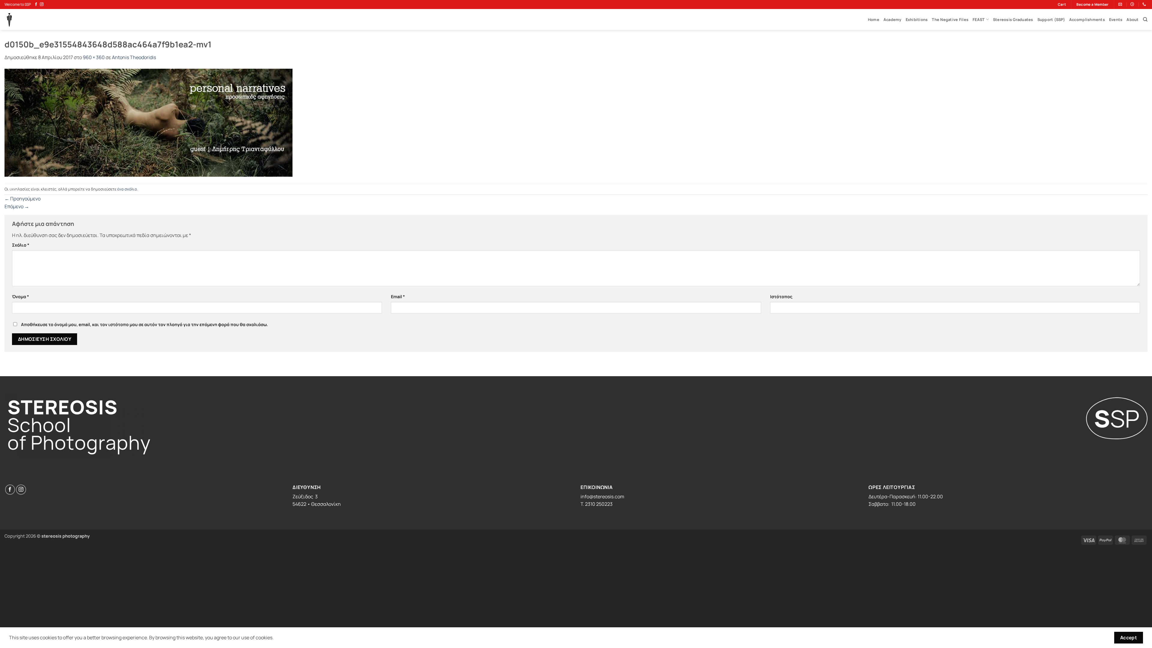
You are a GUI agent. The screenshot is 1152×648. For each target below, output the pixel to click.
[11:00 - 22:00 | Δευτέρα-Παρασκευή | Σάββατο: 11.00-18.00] (1133, 4)
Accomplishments (1087, 19)
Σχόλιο (20, 245)
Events (1116, 19)
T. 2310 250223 (596, 504)
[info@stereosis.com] (1121, 4)
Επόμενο (16, 206)
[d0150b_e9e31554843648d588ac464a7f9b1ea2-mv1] (148, 122)
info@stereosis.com (602, 496)
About (1132, 19)
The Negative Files (950, 19)
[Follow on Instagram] (42, 4)
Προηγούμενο (22, 198)
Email (398, 296)
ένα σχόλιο (127, 189)
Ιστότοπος (781, 296)
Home (873, 19)
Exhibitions (917, 19)
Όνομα (20, 296)
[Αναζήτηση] (1145, 19)
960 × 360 (94, 57)
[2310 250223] (1145, 4)
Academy (893, 19)
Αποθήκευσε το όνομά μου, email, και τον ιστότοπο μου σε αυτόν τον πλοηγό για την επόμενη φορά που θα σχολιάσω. (144, 324)
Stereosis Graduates (1013, 19)
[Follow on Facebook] (36, 4)
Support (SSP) (1051, 19)
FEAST (979, 19)
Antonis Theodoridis (134, 57)
